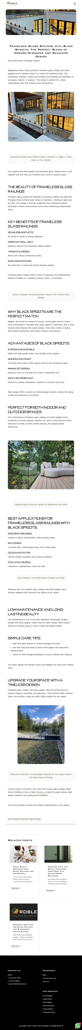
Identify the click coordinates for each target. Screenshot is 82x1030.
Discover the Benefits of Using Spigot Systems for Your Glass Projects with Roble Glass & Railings (41, 776)
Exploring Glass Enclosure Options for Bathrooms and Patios (41, 504)
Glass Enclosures (48, 1006)
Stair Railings (47, 1002)
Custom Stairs (47, 999)
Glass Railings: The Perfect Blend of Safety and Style (41, 578)
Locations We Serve (49, 978)
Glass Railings (14, 819)
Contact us (41, 792)
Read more (15, 888)
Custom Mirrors (48, 1009)
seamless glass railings (31, 819)
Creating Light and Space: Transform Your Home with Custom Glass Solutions (58, 871)
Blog (44, 975)
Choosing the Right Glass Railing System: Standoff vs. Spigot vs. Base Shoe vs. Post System (41, 158)
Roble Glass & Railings (40, 1026)
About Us (46, 981)
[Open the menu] (74, 4)
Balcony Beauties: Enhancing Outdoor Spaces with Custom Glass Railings (41, 296)
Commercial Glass (49, 1012)
